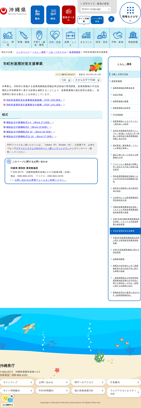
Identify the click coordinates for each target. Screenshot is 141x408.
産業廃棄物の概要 (121, 101)
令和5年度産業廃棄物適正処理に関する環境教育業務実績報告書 (126, 240)
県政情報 (133, 42)
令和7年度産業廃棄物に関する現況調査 (126, 251)
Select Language (91, 9)
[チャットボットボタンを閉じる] (12, 396)
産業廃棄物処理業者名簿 (123, 88)
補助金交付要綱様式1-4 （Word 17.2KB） (28, 122)
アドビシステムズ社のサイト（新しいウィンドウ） (44, 148)
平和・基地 (117, 42)
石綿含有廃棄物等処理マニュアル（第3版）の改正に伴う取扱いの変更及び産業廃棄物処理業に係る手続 (126, 135)
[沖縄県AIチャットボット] (7, 400)
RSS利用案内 (46, 390)
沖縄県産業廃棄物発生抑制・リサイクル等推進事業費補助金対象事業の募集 (125, 209)
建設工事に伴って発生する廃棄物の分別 (125, 156)
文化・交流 (55, 42)
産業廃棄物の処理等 (122, 108)
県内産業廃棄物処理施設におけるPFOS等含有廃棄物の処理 (125, 179)
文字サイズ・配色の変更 (96, 3)
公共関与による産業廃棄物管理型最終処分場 (125, 199)
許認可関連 (118, 95)
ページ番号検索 (97, 19)
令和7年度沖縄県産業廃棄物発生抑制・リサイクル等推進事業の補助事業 (126, 221)
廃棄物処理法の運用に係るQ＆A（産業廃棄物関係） (126, 293)
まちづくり (86, 42)
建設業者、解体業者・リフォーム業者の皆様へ (125, 146)
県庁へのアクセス (84, 382)
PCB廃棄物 (118, 115)
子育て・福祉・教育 (39, 43)
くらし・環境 (8, 43)
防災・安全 (102, 42)
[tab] (84, 20)
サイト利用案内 (11, 390)
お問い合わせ (46, 382)
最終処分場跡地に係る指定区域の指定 (125, 189)
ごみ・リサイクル (58, 52)
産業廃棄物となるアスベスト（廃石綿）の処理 (125, 122)
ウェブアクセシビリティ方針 (123, 392)
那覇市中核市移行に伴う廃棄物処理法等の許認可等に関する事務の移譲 (125, 268)
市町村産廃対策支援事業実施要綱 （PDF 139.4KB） (34, 100)
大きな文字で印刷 (85, 79)
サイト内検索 (84, 19)
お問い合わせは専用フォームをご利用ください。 (41, 180)
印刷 (64, 80)
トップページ (23, 52)
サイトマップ (10, 382)
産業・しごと (70, 43)
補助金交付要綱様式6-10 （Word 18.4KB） (29, 132)
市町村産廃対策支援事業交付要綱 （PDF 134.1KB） (34, 105)
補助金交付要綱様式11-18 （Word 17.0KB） (30, 136)
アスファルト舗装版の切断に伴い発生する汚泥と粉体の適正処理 (125, 167)
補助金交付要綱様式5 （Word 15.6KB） (27, 127)
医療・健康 (23, 42)
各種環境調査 (119, 259)
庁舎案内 (115, 382)
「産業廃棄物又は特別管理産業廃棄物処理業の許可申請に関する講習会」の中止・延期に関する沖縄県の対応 (125, 282)
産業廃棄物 (74, 52)
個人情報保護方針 (84, 390)
